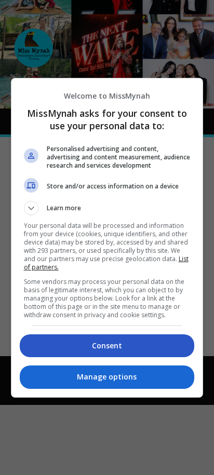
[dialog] (107, 238)
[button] (107, 208)
